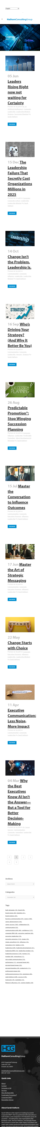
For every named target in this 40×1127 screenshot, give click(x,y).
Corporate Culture (14, 201)
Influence (11, 276)
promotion (27, 974)
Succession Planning (21, 114)
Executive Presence (14, 516)
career (28, 918)
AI (23, 107)
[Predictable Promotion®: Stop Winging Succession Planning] (20, 389)
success (22, 977)
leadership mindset (26, 950)
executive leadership (13, 936)
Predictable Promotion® (9, 1095)
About (3, 1083)
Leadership (11, 112)
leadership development (25, 948)
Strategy (11, 114)
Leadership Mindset (23, 112)
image (25, 939)
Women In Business (12, 982)
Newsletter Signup (7, 1100)
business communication (14, 918)
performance (10, 962)
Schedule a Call (6, 1088)
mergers (19, 354)
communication (11, 927)
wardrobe (19, 979)
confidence (27, 930)
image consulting (12, 942)
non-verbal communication (15, 959)
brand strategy (11, 916)
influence (24, 942)
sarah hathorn (11, 977)
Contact (4, 1086)
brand (21, 910)
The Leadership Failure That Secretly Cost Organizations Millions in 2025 (20, 178)
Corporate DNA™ (6, 1097)
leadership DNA (11, 950)
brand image (10, 913)
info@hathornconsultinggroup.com (20, 5)
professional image (12, 971)
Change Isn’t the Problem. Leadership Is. (19, 262)
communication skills (13, 930)
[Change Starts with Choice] (20, 624)
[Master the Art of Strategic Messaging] (20, 551)
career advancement (13, 921)
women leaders (27, 982)
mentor (26, 953)
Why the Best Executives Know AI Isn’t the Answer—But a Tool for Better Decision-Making (19, 802)
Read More (12, 124)
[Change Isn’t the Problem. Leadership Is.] (20, 238)
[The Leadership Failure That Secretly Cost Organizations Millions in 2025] (20, 149)
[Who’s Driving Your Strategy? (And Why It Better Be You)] (20, 311)
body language (11, 910)
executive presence (13, 939)
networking (19, 956)
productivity (25, 968)
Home (7, 39)
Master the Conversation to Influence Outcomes (19, 496)
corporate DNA (11, 933)
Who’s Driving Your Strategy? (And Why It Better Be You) (20, 335)
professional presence (13, 974)
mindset (9, 956)
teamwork (9, 979)
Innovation (19, 832)
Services (4, 1090)
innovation (10, 945)
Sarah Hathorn (12, 117)
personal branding (12, 968)
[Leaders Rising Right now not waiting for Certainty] (20, 63)
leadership (10, 948)
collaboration (24, 924)
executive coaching (25, 933)
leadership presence (13, 953)
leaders (20, 945)
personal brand (23, 962)
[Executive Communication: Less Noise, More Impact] (20, 692)
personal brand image (13, 965)
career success (11, 924)
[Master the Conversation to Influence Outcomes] (20, 473)
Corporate (27, 109)
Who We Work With (7, 1093)
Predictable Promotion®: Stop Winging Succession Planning (19, 418)
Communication (13, 274)
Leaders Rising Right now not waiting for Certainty (18, 92)
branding (21, 913)
